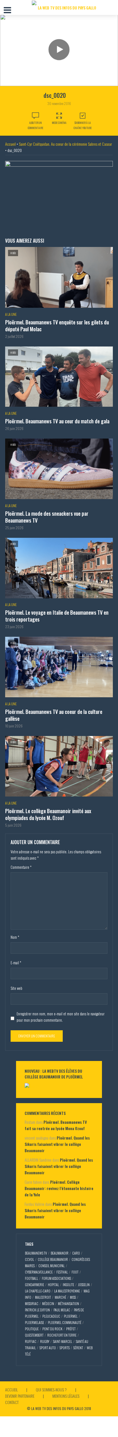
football (31, 1278)
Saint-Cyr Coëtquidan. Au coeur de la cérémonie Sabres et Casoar (65, 144)
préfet (71, 1328)
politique (32, 1328)
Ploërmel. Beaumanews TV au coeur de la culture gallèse (53, 715)
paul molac (62, 1309)
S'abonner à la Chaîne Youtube (83, 125)
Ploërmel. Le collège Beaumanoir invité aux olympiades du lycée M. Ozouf (48, 814)
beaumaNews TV (36, 1253)
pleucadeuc (51, 1316)
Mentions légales (65, 1396)
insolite (68, 1284)
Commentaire (21, 867)
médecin (48, 1303)
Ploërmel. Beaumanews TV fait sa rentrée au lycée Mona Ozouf (56, 1125)
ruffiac (30, 1341)
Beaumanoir (59, 1253)
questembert (34, 1335)
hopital (53, 1284)
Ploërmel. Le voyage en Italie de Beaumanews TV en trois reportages (57, 616)
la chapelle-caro (37, 1290)
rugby (44, 1341)
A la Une (11, 314)
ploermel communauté (64, 1322)
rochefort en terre (61, 1335)
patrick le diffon (37, 1309)
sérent (78, 1347)
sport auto (48, 1347)
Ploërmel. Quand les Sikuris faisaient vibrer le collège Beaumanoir (57, 1144)
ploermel (71, 1316)
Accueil (10, 144)
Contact (12, 1402)
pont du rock (52, 1328)
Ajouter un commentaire (35, 125)
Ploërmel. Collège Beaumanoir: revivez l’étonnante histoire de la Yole (59, 1188)
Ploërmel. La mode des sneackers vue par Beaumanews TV (46, 517)
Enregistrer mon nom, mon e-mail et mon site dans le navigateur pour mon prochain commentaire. (61, 1017)
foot (75, 1271)
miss (73, 1297)
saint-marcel (62, 1341)
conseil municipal (51, 1265)
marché (60, 1297)
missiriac (31, 1303)
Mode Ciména (59, 122)
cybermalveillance (39, 1271)
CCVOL (29, 1259)
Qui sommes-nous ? (51, 1390)
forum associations (56, 1278)
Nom (15, 937)
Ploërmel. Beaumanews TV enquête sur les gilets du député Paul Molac (57, 325)
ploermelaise (34, 1322)
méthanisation (68, 1303)
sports (65, 1347)
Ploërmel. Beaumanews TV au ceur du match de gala (57, 421)
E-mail (16, 962)
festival (62, 1271)
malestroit (43, 1297)
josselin (84, 1284)
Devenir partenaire (19, 1396)
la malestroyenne (67, 1290)
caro (76, 1253)
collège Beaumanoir (53, 1259)
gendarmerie (34, 1284)
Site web (16, 988)
